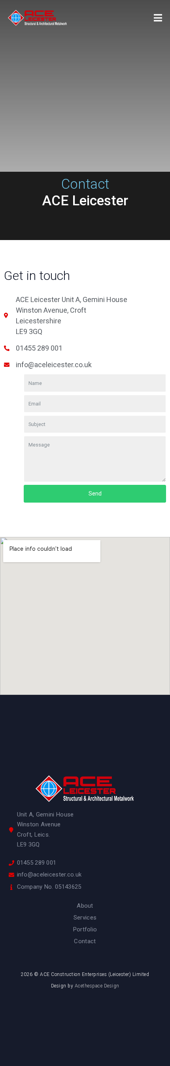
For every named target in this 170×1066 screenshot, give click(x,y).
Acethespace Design (97, 986)
